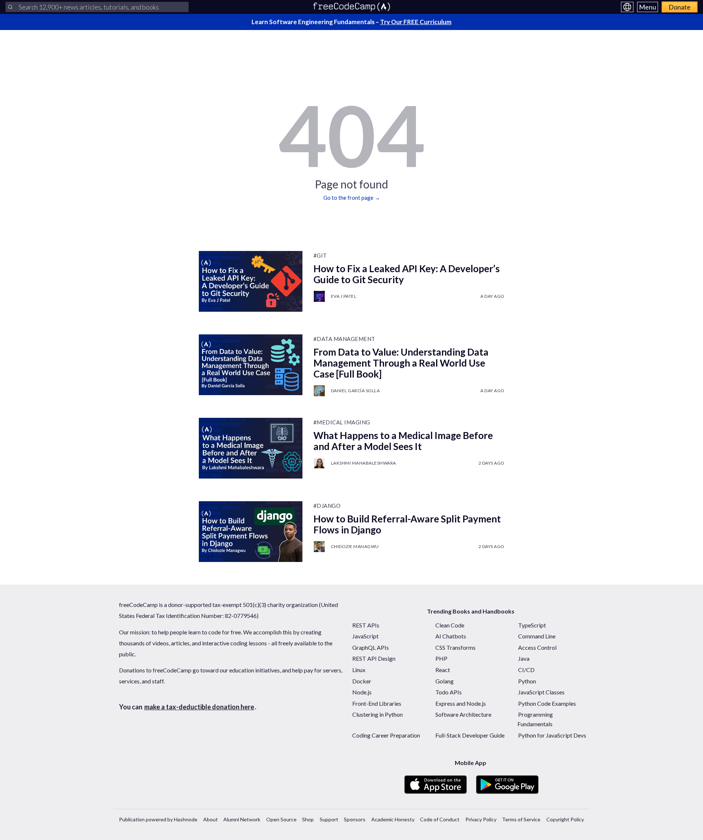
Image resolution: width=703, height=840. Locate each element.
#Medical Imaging (341, 422)
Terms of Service (521, 819)
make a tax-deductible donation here (199, 707)
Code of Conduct (440, 819)
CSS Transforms (455, 647)
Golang (444, 681)
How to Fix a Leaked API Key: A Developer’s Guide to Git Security (406, 274)
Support (329, 819)
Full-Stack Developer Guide (470, 735)
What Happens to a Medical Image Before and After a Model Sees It (403, 441)
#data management (344, 338)
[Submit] (10, 7)
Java (523, 658)
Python (527, 681)
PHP (441, 658)
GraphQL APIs (370, 647)
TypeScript (532, 625)
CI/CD (526, 669)
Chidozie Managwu (355, 546)
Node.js (362, 692)
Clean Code (449, 625)
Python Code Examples (547, 703)
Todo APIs (448, 692)
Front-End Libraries (376, 703)
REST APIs (365, 625)
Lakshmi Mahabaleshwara (363, 463)
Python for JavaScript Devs (552, 735)
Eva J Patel (344, 296)
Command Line (536, 636)
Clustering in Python (377, 714)
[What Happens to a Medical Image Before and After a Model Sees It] (250, 448)
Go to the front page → (351, 197)
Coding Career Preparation (386, 735)
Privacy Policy (480, 819)
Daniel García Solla (355, 390)
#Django (327, 505)
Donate (680, 7)
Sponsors (354, 819)
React (442, 669)
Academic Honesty (392, 819)
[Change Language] (627, 7)
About (210, 819)
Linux (358, 669)
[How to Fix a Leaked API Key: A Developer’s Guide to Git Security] (250, 281)
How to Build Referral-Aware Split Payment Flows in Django (407, 524)
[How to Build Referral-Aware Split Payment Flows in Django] (250, 531)
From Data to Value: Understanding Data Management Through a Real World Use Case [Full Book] (400, 363)
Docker (361, 681)
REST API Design (373, 658)
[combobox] (97, 7)
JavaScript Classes (541, 692)
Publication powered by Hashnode (158, 819)
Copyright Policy (565, 819)
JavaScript (365, 636)
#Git (320, 255)
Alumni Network (241, 819)
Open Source (281, 819)
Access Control (537, 647)
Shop (308, 819)
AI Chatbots (450, 636)
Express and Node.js (460, 703)
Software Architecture (463, 714)
